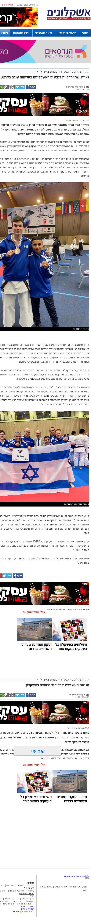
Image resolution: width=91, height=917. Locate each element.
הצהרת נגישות (27, 906)
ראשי (85, 33)
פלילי (32, 896)
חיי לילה (30, 885)
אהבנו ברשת (17, 901)
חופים (74, 728)
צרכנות (20, 885)
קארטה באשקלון (72, 120)
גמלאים (9, 885)
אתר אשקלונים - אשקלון (74, 72)
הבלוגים (30, 901)
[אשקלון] (69, 19)
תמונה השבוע (25, 903)
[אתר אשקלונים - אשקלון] (76, 876)
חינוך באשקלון (43, 33)
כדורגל (81, 728)
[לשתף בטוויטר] (20, 88)
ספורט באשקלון (48, 72)
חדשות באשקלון (67, 33)
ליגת (69, 728)
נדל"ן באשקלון (21, 33)
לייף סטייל (29, 888)
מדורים (31, 882)
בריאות (31, 890)
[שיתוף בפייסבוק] (30, 88)
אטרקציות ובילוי (17, 890)
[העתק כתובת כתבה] (9, 88)
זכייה (81, 120)
